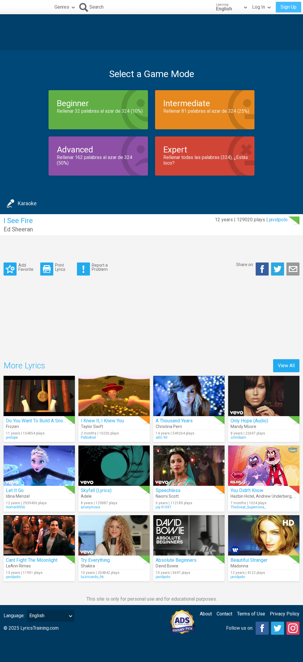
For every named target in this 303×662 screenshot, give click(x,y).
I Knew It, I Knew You (102, 421)
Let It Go (15, 490)
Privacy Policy (284, 614)
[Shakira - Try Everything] (114, 535)
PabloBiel (88, 437)
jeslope (12, 437)
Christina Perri (169, 426)
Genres (61, 7)
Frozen (12, 426)
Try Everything (95, 560)
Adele (86, 496)
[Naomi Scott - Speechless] (189, 465)
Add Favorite (25, 267)
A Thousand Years (174, 421)
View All (286, 365)
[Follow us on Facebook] (262, 628)
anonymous (90, 507)
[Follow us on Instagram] (292, 628)
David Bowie (167, 566)
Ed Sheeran (18, 229)
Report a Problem (100, 267)
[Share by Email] (292, 269)
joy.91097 (163, 507)
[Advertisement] (151, 32)
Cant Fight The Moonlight (31, 560)
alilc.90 (161, 437)
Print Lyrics (60, 267)
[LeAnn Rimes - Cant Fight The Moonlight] (39, 535)
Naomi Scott (167, 496)
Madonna (239, 566)
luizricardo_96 (92, 577)
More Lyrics (24, 365)
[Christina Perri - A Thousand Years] (189, 396)
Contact (224, 614)
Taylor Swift (92, 426)
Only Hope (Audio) (249, 421)
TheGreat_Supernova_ (248, 507)
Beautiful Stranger (249, 560)
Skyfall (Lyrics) (96, 490)
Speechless (168, 490)
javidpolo (278, 219)
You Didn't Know (247, 490)
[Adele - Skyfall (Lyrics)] (114, 465)
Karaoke (27, 203)
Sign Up (288, 7)
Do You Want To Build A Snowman (40, 421)
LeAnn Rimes (18, 566)
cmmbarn (238, 437)
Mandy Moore (243, 426)
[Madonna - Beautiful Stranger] (263, 535)
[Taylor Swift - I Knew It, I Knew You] (114, 396)
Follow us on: (239, 628)
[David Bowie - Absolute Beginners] (189, 535)
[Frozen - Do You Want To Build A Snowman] (39, 396)
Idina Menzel (18, 496)
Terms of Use (251, 614)
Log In (258, 7)
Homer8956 (15, 507)
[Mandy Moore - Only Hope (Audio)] (263, 396)
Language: (14, 615)
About (206, 614)
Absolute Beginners (176, 560)
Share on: (245, 264)
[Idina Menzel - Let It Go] (39, 465)
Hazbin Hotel (242, 496)
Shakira (88, 566)
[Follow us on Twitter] (277, 628)
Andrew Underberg (273, 496)
